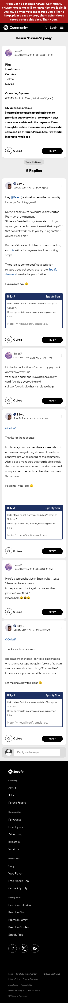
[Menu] (62, 27)
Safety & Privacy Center (26, 973)
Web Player (15, 873)
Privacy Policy (14, 979)
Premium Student (19, 927)
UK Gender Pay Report (18, 996)
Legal (10, 973)
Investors (14, 842)
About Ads (13, 985)
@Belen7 (16, 197)
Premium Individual (19, 905)
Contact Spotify (18, 888)
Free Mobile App (18, 881)
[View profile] (8, 53)
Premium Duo (16, 912)
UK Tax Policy (34, 990)
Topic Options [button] (33, 162)
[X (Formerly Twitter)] (24, 948)
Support (13, 866)
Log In (53, 27)
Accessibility (26, 985)
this (12, 250)
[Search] (45, 28)
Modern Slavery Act (16, 990)
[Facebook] (35, 948)
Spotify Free (15, 935)
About (12, 788)
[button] (62, 53)
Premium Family (18, 920)
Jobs (11, 795)
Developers (15, 827)
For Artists (14, 820)
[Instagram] (12, 948)
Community (19, 27)
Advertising (15, 834)
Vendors (13, 849)
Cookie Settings (30, 979)
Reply (52, 151)
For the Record (17, 803)
